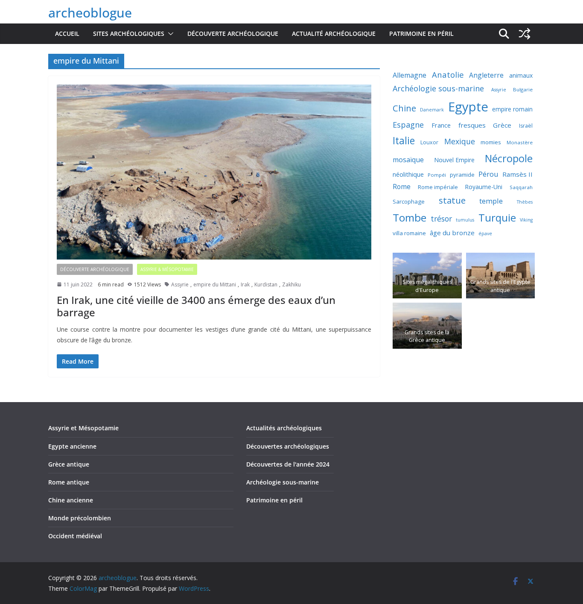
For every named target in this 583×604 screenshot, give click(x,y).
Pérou (488, 174)
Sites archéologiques (128, 33)
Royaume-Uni (483, 187)
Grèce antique (68, 464)
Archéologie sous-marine (438, 88)
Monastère (520, 142)
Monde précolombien (79, 518)
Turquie (497, 217)
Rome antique (68, 482)
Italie (404, 140)
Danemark (432, 110)
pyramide (462, 174)
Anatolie (448, 74)
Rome (402, 186)
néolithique (408, 174)
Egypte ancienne (72, 446)
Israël (526, 125)
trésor (441, 218)
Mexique (459, 141)
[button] (169, 34)
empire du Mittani (214, 284)
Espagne (408, 125)
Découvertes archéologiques (287, 446)
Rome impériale (438, 187)
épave (485, 233)
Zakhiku (291, 284)
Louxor (429, 142)
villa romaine (409, 233)
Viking (526, 220)
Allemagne (409, 75)
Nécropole (509, 158)
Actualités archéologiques (284, 428)
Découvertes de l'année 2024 (287, 464)
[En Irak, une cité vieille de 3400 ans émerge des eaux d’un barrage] (214, 172)
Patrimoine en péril (421, 33)
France (441, 125)
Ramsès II (517, 174)
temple (491, 201)
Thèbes (525, 202)
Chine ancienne (70, 500)
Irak (245, 284)
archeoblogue (90, 12)
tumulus (465, 220)
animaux (521, 75)
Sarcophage (409, 201)
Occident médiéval (75, 536)
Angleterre (486, 75)
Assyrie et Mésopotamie (83, 428)
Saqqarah (521, 187)
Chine (404, 108)
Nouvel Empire (454, 160)
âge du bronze (452, 232)
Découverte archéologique (232, 33)
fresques (472, 125)
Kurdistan (265, 284)
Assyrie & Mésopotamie (167, 269)
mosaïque (408, 159)
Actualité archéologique (334, 33)
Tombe (409, 217)
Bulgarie (523, 89)
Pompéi (437, 175)
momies (491, 142)
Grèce (502, 125)
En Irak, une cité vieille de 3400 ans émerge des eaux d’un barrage (196, 306)
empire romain (512, 109)
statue (452, 200)
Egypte (468, 106)
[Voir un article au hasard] (524, 33)
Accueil (67, 33)
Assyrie (180, 284)
